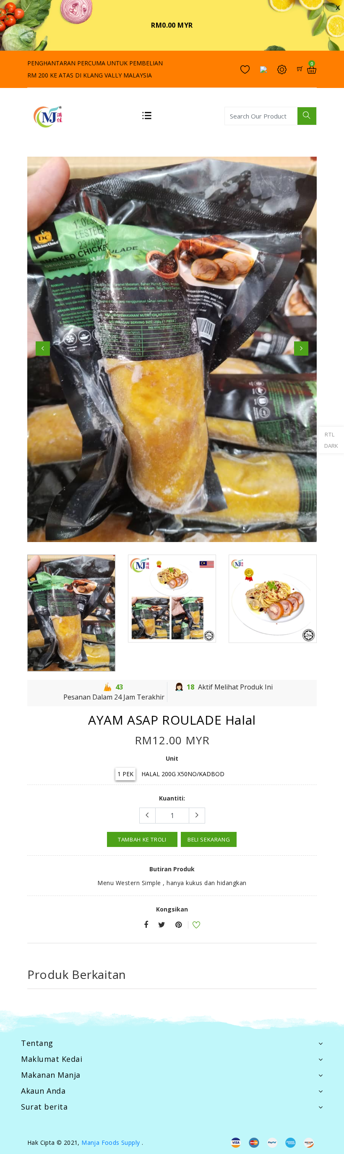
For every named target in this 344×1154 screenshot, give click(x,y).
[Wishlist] (191, 926)
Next (301, 348)
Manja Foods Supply (110, 1142)
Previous (43, 348)
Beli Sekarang (209, 839)
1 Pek (125, 774)
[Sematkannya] (178, 925)
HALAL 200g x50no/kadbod (182, 774)
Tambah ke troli (142, 839)
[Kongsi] (146, 925)
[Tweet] (161, 925)
